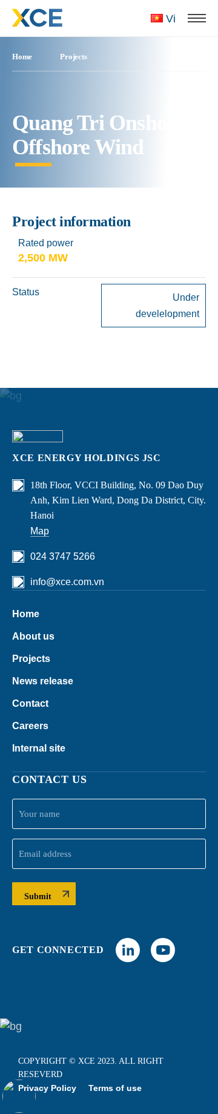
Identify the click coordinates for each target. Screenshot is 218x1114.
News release (42, 681)
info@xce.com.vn (67, 582)
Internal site (38, 748)
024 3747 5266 (62, 556)
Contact (30, 703)
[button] (197, 18)
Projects (73, 56)
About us (33, 636)
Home (22, 56)
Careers (30, 726)
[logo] (37, 18)
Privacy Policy (47, 1088)
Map (39, 531)
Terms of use (115, 1088)
